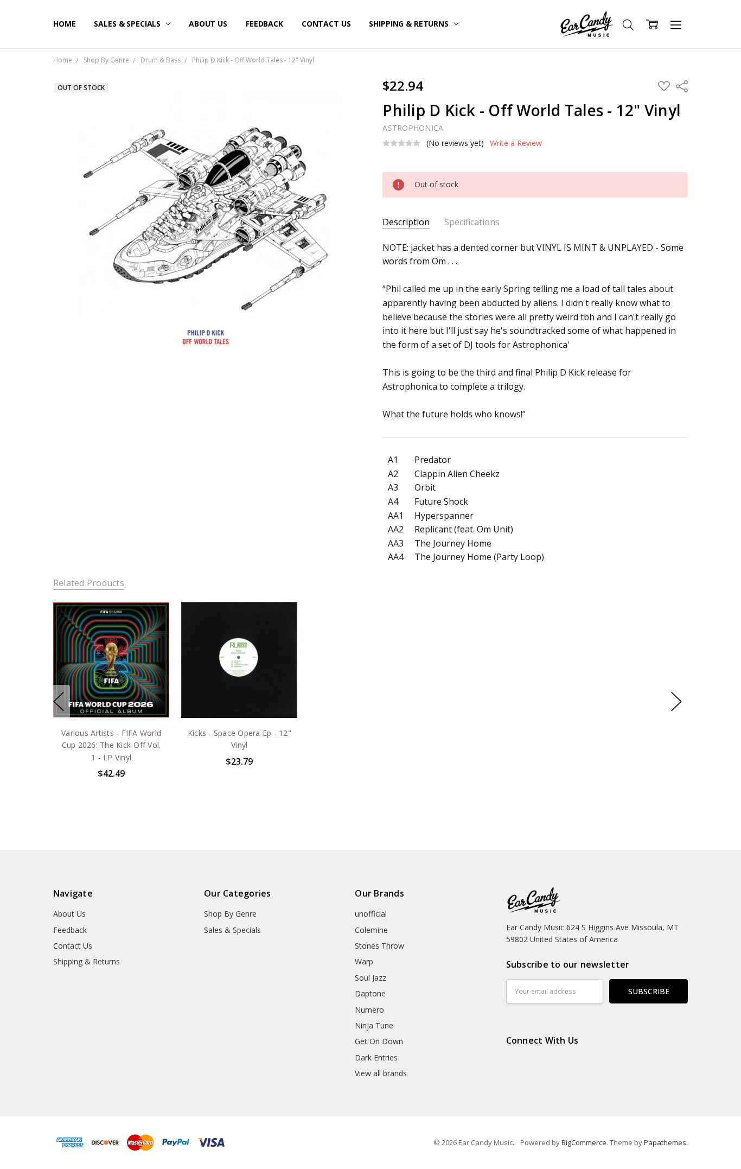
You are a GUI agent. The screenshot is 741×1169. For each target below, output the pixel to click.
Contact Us (326, 23)
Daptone (370, 993)
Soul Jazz (370, 978)
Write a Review (516, 143)
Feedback (264, 23)
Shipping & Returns (409, 23)
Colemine (371, 930)
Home (64, 23)
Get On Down (379, 1041)
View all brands (381, 1073)
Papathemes (665, 1142)
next (676, 702)
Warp (364, 961)
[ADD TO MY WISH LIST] (150, 639)
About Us (208, 23)
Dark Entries (376, 1057)
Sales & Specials (128, 23)
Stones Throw (379, 946)
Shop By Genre (230, 913)
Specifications (472, 222)
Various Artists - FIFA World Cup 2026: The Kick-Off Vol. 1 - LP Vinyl (111, 745)
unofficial (371, 913)
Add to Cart (111, 671)
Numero (369, 1010)
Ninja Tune (374, 1025)
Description (406, 222)
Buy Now (111, 695)
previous (58, 702)
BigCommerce (583, 1142)
